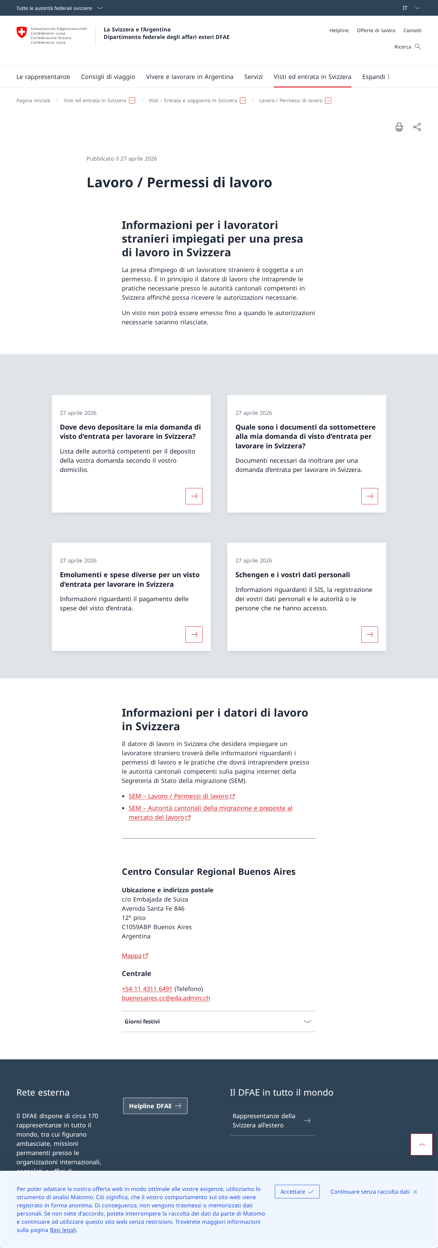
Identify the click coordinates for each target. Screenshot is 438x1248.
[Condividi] (417, 127)
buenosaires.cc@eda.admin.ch (166, 998)
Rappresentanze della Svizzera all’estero (264, 1120)
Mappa (132, 955)
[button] (43, 76)
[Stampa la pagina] (399, 127)
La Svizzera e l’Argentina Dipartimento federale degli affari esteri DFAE (167, 33)
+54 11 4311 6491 (147, 989)
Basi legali (63, 1230)
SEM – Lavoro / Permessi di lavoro (179, 796)
